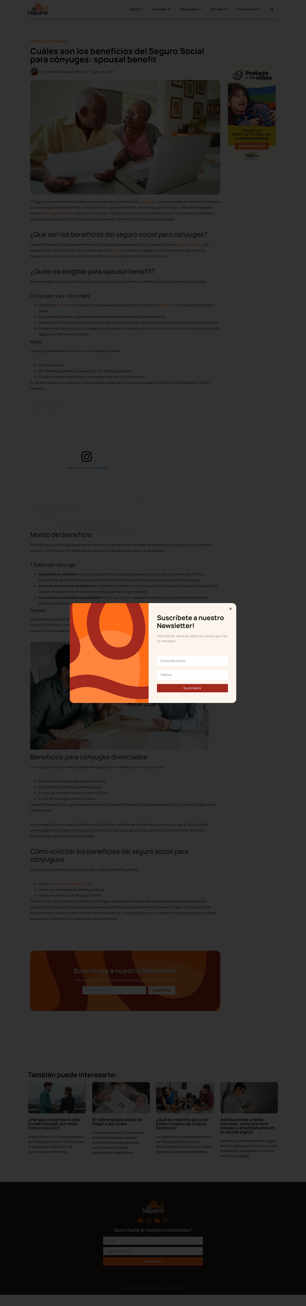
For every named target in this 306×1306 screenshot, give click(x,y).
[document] (153, 653)
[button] (230, 608)
